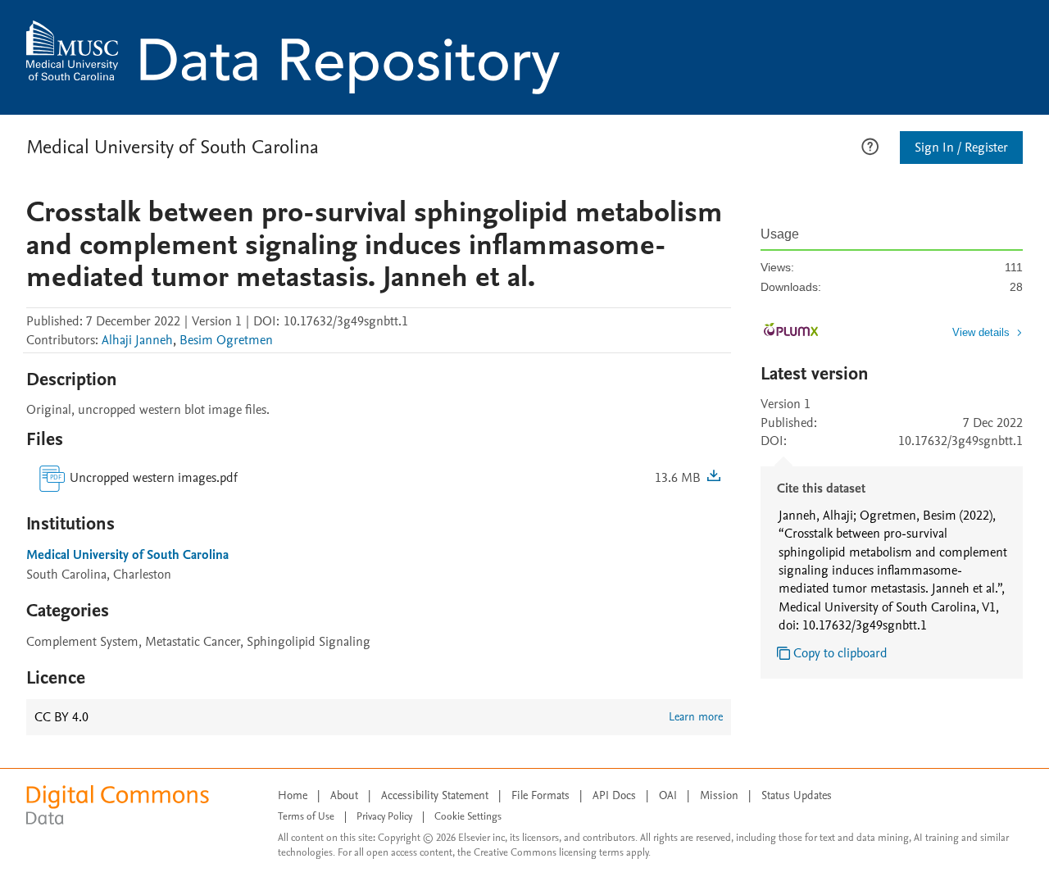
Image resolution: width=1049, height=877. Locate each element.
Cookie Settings (468, 816)
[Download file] (713, 478)
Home (292, 795)
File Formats (540, 795)
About (344, 795)
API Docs (614, 795)
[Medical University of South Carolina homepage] (293, 57)
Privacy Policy (384, 816)
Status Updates (796, 795)
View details (981, 332)
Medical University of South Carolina (172, 147)
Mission (719, 795)
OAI (668, 795)
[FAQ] (870, 145)
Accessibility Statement (434, 795)
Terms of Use (306, 816)
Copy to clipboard (840, 653)
